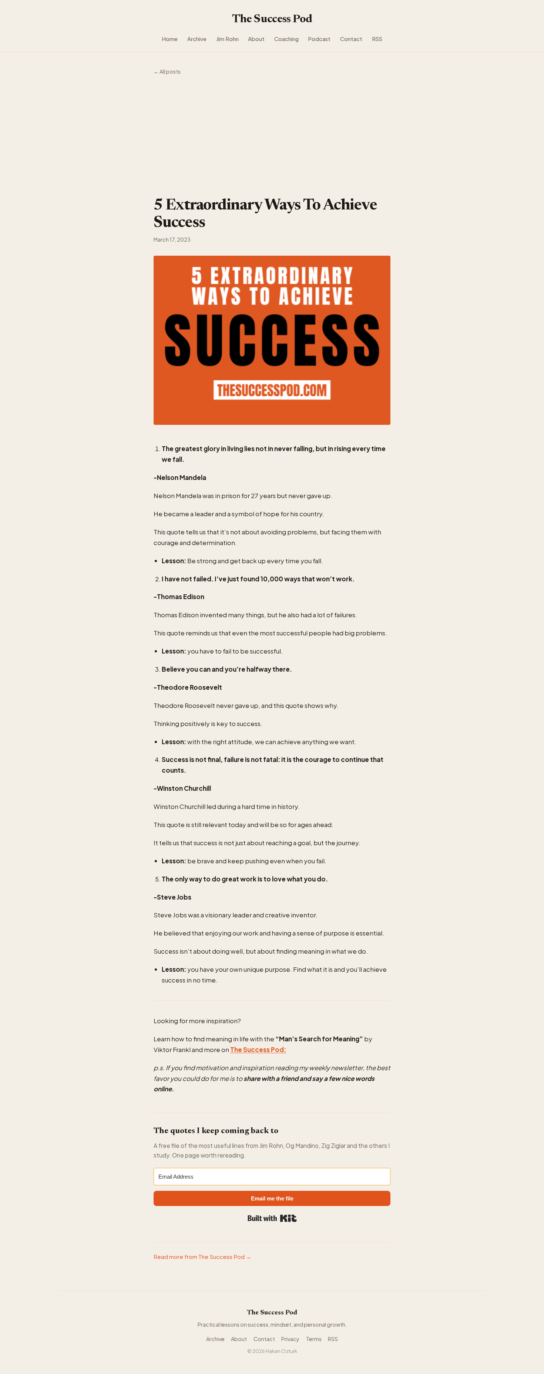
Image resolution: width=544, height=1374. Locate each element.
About (256, 39)
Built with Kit (272, 1218)
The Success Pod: (258, 1049)
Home (170, 39)
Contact (351, 39)
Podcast (319, 39)
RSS (377, 39)
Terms (314, 1339)
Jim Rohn (227, 39)
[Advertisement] (272, 136)
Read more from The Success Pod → (202, 1256)
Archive (196, 39)
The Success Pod (272, 19)
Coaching (286, 39)
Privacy (290, 1339)
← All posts (167, 71)
